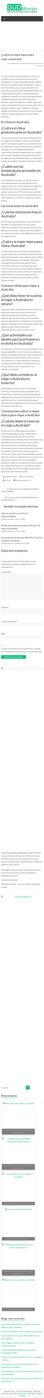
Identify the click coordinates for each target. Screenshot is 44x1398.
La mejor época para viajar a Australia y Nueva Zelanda (20, 490)
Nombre (5, 607)
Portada (16, 63)
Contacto (22, 1393)
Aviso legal (31, 1393)
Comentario (6, 572)
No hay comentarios (23, 480)
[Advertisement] (22, 36)
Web (3, 633)
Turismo (8, 480)
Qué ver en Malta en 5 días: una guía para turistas (21, 1331)
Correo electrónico (9, 621)
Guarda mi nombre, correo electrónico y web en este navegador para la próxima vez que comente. (21, 650)
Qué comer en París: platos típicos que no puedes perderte (20, 498)
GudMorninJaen (11, 477)
